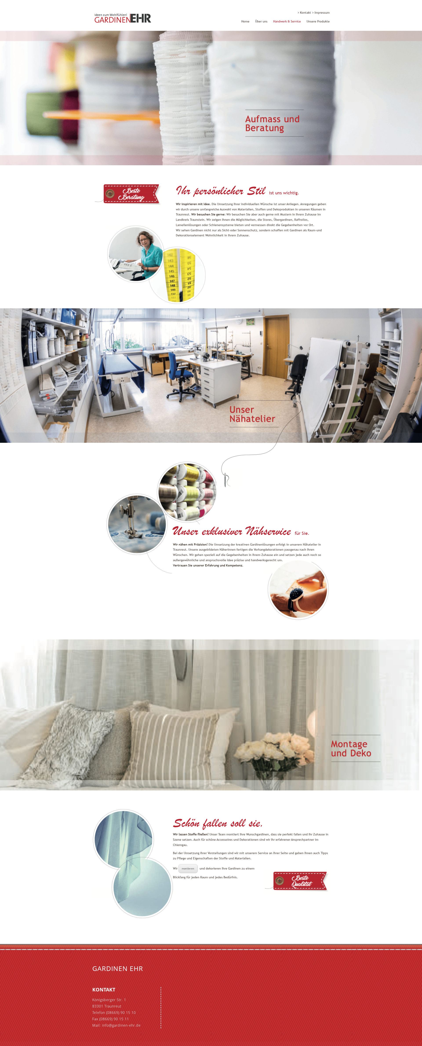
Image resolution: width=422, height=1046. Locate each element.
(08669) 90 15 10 (121, 1012)
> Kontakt (304, 13)
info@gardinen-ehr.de (121, 1025)
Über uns (261, 21)
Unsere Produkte (318, 21)
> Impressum (321, 13)
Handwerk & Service (287, 21)
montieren (188, 869)
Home (245, 21)
